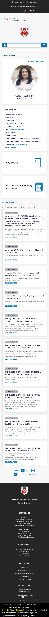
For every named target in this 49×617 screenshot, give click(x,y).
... (25, 474)
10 (22, 470)
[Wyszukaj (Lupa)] (43, 45)
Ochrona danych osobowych (24, 573)
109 (29, 474)
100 (33, 470)
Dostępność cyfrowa (24, 570)
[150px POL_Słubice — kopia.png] (24, 32)
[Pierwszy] (13, 474)
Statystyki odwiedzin (24, 579)
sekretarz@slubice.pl (27, 525)
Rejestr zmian (24, 576)
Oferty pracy (20, 207)
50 (29, 470)
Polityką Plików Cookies (12, 610)
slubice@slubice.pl (17, 129)
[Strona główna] (5, 45)
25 (26, 470)
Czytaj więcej (11, 237)
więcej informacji (36, 61)
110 (33, 474)
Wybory (32, 207)
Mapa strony (19, 2)
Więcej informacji (12, 147)
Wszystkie (7, 207)
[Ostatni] (36, 474)
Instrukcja (34, 2)
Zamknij (43, 610)
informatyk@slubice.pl (27, 537)
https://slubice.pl (21, 144)
